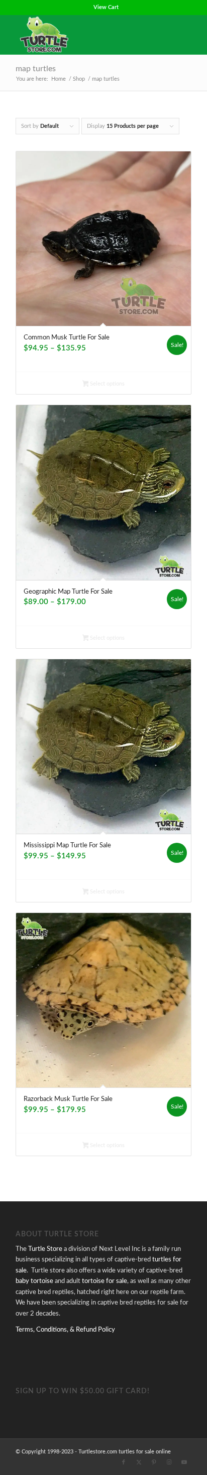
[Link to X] (138, 1462)
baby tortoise (34, 1281)
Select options (106, 384)
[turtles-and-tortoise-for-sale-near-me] (86, 35)
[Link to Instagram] (168, 1462)
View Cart (106, 7)
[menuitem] (106, 7)
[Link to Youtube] (183, 1462)
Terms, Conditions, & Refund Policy (65, 1330)
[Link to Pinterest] (153, 1462)
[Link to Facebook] (123, 1462)
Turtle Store (45, 1249)
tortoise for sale (104, 1281)
